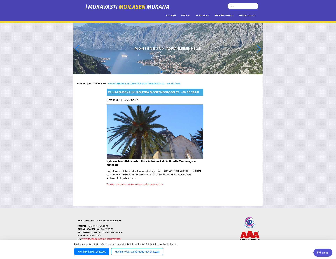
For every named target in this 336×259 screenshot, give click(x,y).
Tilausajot (202, 15)
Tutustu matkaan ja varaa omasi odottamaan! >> (135, 184)
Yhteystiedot (247, 15)
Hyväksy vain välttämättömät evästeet (137, 251)
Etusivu (171, 15)
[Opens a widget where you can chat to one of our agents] (322, 253)
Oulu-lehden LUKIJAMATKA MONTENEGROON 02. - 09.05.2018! (144, 83)
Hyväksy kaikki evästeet (92, 251)
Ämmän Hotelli (224, 15)
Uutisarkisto (97, 83)
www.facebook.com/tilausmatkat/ (101, 238)
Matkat (185, 15)
